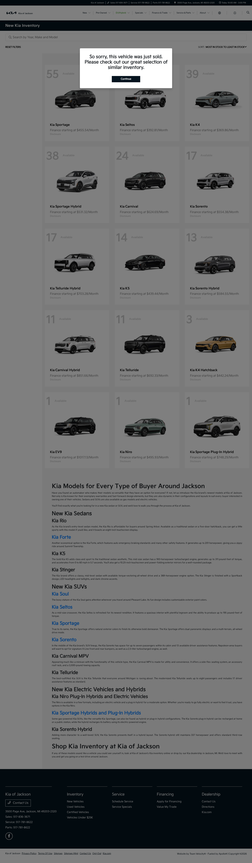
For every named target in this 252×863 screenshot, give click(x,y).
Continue (126, 78)
